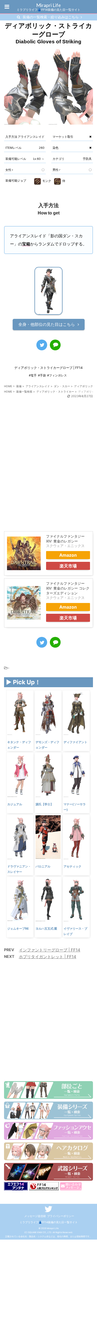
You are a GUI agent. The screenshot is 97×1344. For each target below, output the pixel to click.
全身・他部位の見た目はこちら (46, 324)
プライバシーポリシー (60, 1216)
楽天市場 (68, 566)
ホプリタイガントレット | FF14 (47, 956)
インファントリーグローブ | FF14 (49, 950)
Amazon (68, 555)
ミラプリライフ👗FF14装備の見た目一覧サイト (49, 1222)
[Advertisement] (48, 469)
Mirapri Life (48, 5)
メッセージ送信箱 (35, 1216)
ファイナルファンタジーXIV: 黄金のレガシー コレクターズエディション (67, 588)
